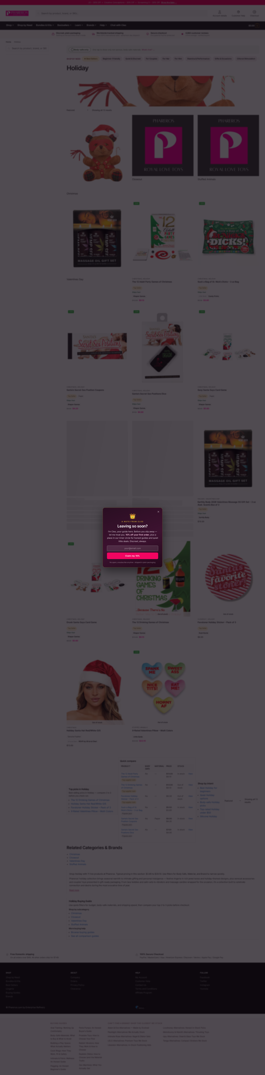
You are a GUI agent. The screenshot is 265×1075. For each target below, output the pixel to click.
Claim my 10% (132, 555)
